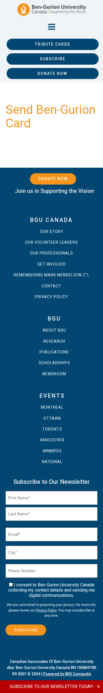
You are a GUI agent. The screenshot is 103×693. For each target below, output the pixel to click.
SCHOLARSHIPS (54, 363)
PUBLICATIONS (54, 352)
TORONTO (52, 429)
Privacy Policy (46, 610)
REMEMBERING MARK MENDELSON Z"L (52, 275)
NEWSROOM (54, 374)
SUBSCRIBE (52, 59)
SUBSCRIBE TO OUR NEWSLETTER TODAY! (51, 686)
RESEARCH (54, 341)
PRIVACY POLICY (51, 297)
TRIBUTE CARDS (52, 44)
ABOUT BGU (54, 330)
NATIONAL (52, 462)
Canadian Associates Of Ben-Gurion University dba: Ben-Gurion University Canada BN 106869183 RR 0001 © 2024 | (51, 667)
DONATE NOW (52, 73)
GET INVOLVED (51, 264)
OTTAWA (52, 418)
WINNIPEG (52, 451)
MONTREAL (52, 407)
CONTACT (51, 286)
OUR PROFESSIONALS (51, 253)
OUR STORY (51, 232)
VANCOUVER (52, 440)
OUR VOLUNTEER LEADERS (51, 242)
